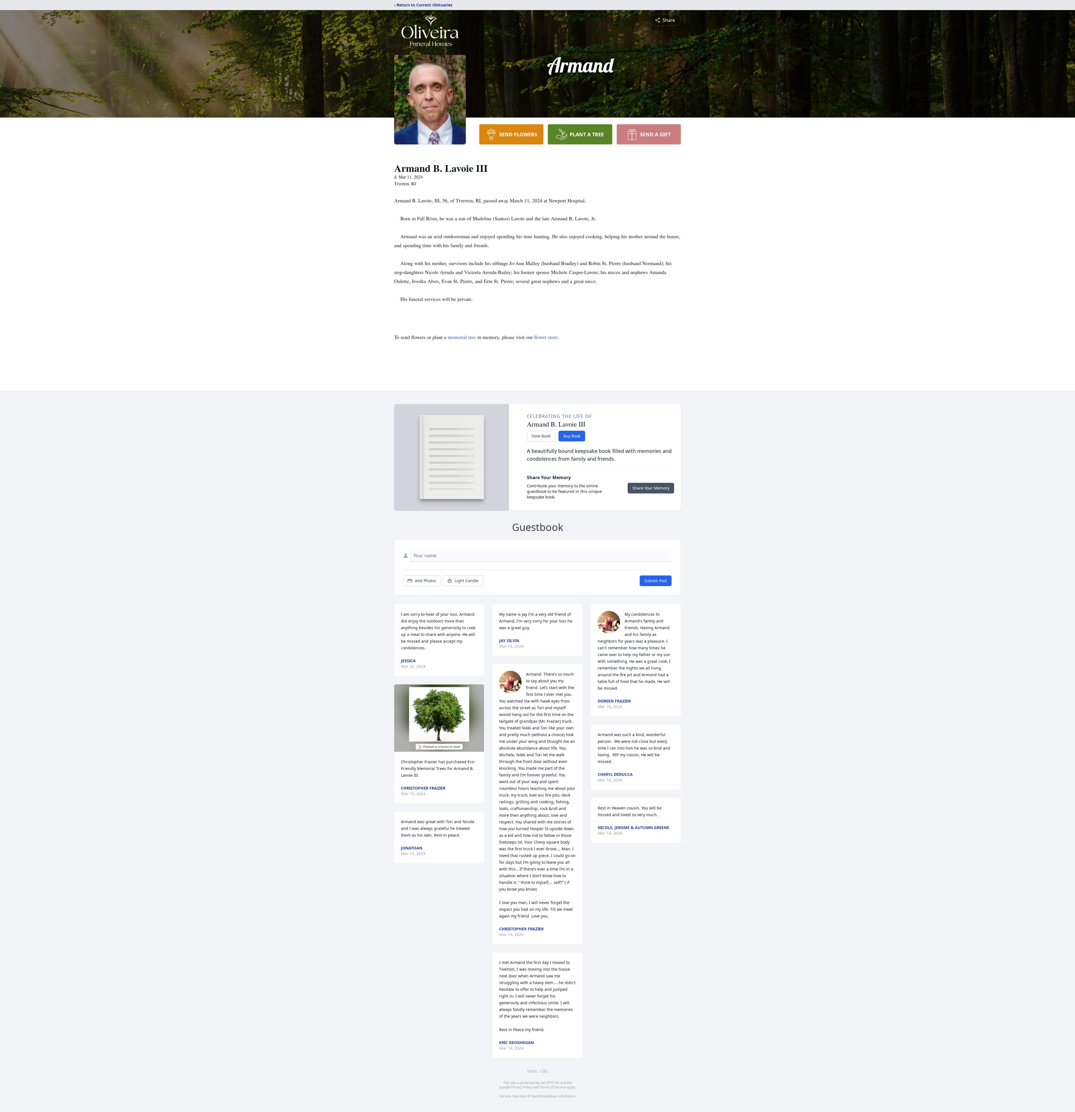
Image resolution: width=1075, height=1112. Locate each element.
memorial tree (462, 337)
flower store (546, 337)
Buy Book (571, 436)
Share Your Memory (650, 488)
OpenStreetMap (543, 1096)
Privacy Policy (521, 1087)
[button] (439, 718)
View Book (541, 436)
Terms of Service (553, 1087)
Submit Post (655, 580)
